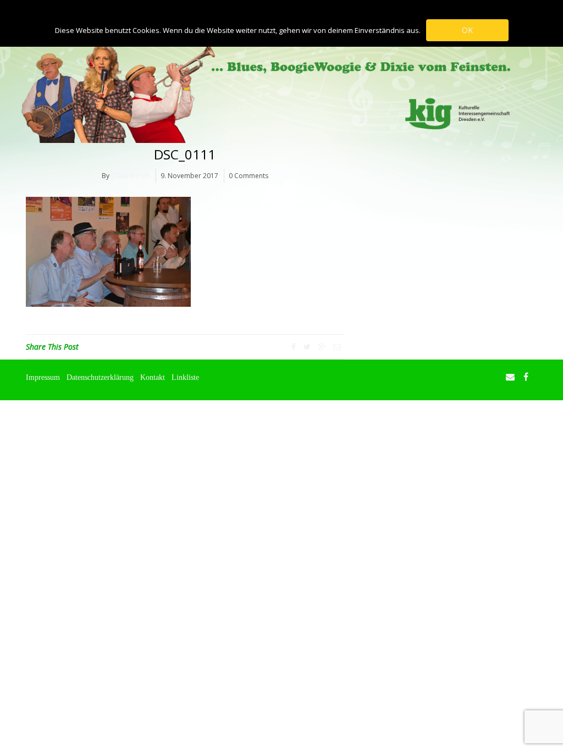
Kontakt (152, 377)
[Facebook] (294, 346)
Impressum (43, 377)
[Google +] (322, 346)
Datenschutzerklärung (100, 377)
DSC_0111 (185, 154)
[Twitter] (307, 346)
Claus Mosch (130, 175)
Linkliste (185, 377)
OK (467, 30)
